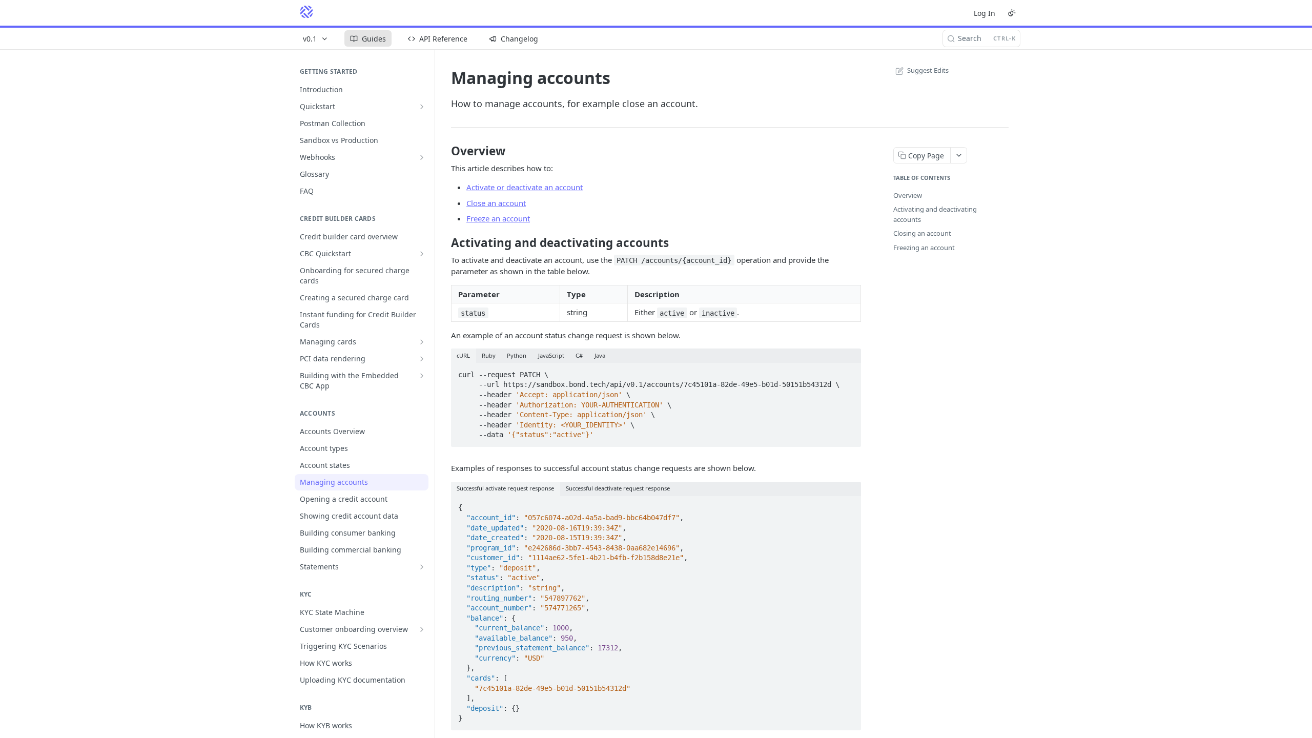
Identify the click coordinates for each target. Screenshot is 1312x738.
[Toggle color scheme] (1011, 13)
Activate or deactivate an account (524, 187)
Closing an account (922, 233)
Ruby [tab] (489, 355)
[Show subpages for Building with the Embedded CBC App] (422, 376)
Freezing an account (924, 247)
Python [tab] (516, 355)
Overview (907, 195)
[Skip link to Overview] (444, 151)
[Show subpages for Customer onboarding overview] (422, 629)
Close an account (496, 203)
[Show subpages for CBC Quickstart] (422, 254)
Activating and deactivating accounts (935, 214)
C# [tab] (579, 355)
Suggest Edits (928, 70)
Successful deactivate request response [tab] (618, 488)
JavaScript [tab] (551, 355)
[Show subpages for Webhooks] (422, 157)
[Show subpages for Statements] (422, 567)
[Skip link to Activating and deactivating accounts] (444, 243)
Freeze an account (498, 218)
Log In (984, 13)
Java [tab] (599, 355)
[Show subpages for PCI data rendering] (422, 359)
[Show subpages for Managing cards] (422, 342)
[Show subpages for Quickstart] (422, 106)
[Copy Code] (848, 371)
